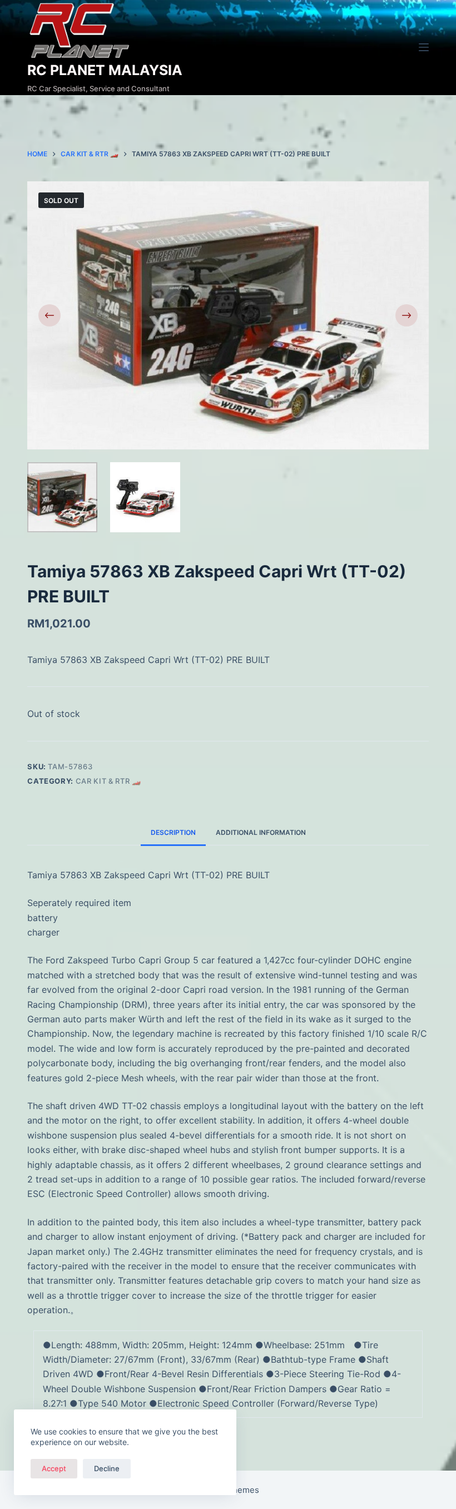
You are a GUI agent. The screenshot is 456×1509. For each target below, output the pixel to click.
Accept (54, 1468)
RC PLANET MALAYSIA (104, 70)
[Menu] (424, 47)
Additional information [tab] (261, 832)
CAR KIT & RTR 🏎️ (108, 780)
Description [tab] (173, 832)
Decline (107, 1468)
